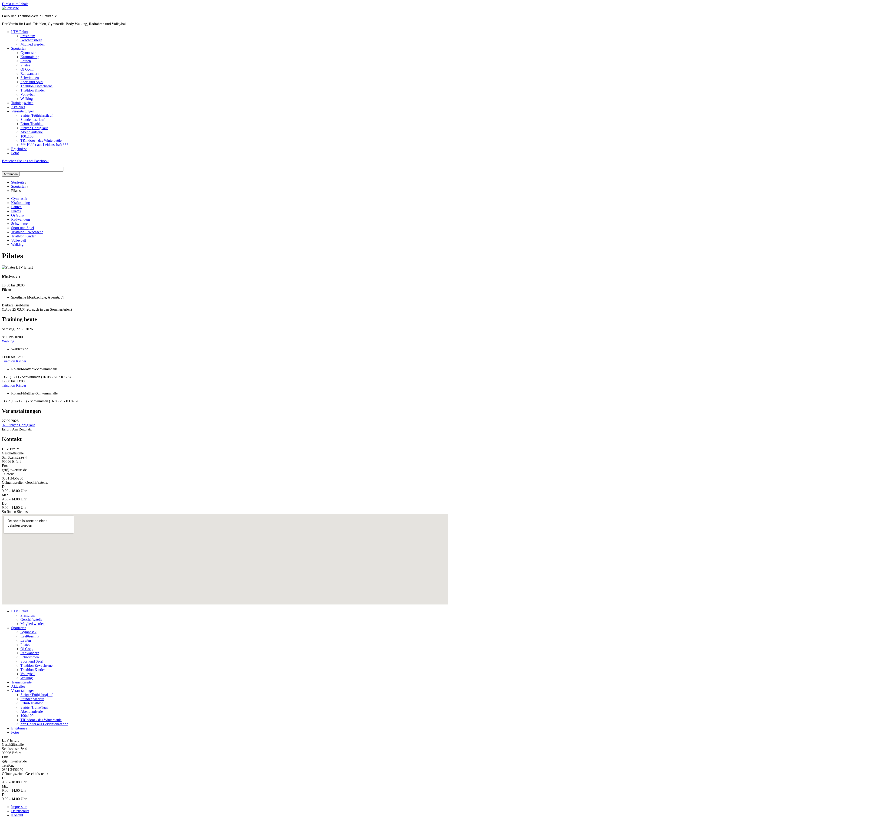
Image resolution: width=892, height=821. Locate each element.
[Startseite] (10, 8)
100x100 (26, 136)
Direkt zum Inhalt (15, 4)
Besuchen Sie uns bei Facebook (25, 161)
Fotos (15, 153)
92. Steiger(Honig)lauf (18, 425)
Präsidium (27, 36)
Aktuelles (18, 107)
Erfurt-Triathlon (31, 124)
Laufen (25, 61)
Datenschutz (20, 811)
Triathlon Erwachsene (36, 86)
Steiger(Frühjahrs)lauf (36, 115)
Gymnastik (28, 53)
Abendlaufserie (31, 132)
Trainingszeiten (22, 103)
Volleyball (27, 94)
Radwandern (29, 74)
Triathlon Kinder (32, 90)
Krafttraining (29, 57)
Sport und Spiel (31, 82)
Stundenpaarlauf (32, 120)
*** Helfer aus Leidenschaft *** (44, 145)
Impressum (19, 807)
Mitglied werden (32, 44)
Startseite (17, 182)
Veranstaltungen (23, 111)
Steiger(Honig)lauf (34, 128)
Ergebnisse (19, 149)
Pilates (25, 65)
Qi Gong (26, 69)
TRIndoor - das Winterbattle (41, 140)
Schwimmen (29, 78)
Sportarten (18, 48)
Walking (26, 99)
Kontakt (17, 815)
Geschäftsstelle (31, 40)
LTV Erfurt (19, 32)
